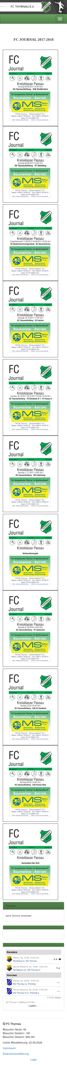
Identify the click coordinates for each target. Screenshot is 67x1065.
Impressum (9, 1048)
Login (33, 1059)
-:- (58, 982)
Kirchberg (17, 960)
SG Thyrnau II (33, 969)
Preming (32, 983)
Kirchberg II (18, 969)
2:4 (55, 959)
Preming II (34, 992)
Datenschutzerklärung (16, 1053)
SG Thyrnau (31, 960)
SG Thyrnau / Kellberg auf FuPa (20, 1002)
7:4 (58, 968)
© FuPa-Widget (54, 997)
